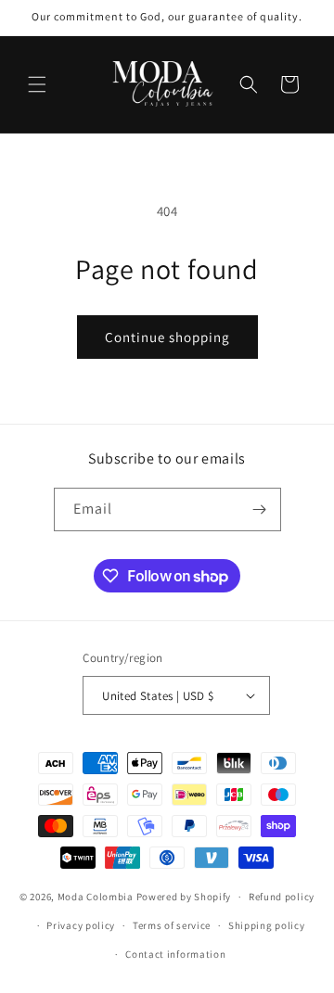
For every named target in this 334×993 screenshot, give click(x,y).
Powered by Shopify (184, 896)
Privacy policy (80, 925)
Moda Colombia (96, 896)
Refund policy (282, 896)
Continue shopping (167, 337)
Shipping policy (266, 925)
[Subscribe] (259, 509)
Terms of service (172, 925)
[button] (37, 84)
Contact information (175, 954)
